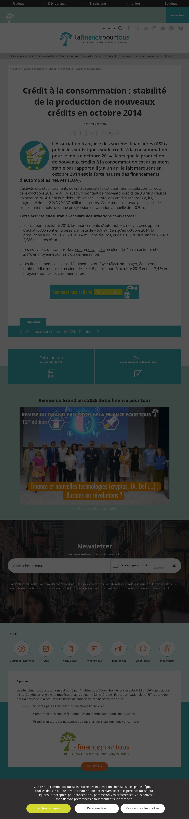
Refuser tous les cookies (142, 808)
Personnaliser (96, 808)
